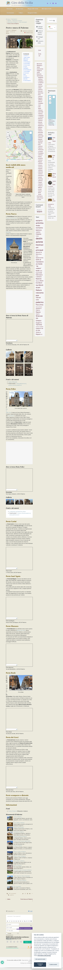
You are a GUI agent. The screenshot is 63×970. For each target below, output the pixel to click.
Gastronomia (40, 69)
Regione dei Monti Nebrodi (40, 141)
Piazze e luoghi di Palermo (20, 851)
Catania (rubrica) (40, 85)
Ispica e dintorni (39, 275)
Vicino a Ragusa (38, 333)
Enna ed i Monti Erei (40, 92)
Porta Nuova (11, 415)
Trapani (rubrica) (40, 183)
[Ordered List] (16, 921)
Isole (37, 271)
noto (37, 299)
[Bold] (7, 921)
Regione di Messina (40, 126)
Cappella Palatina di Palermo (20, 836)
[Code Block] (23, 921)
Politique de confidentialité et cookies (29, 963)
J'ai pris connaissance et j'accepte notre (9, 936)
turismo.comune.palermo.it (15, 385)
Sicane (7, 33)
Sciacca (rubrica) (40, 165)
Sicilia (8, 19)
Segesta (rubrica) (40, 169)
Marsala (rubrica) (40, 123)
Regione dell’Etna (40, 98)
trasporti (38, 328)
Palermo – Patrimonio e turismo (40, 149)
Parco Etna (39, 305)
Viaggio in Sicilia (39, 71)
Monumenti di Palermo (13, 22)
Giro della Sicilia (22, 2)
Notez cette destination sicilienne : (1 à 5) (17, 937)
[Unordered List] (18, 921)
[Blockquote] (20, 921)
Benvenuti (39, 63)
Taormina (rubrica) (40, 179)
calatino (38, 232)
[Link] (25, 921)
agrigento (39, 220)
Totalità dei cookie (40, 964)
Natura (39, 290)
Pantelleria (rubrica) (40, 153)
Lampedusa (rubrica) (40, 116)
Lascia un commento (28, 31)
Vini (41, 334)
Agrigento (39, 211)
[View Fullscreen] (31, 133)
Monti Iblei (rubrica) (40, 136)
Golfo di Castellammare (40, 103)
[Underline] (12, 921)
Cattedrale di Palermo (19, 832)
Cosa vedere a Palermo (19, 822)
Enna (40, 254)
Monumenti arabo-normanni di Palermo (23, 870)
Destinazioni (14, 19)
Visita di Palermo (18, 816)
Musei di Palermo (18, 865)
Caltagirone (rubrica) (40, 81)
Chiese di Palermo (18, 845)
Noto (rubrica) (40, 145)
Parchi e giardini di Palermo (20, 880)
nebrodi (38, 297)
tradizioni (37, 326)
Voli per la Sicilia (40, 42)
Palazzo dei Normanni (11, 218)
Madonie (38, 279)
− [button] (8, 135)
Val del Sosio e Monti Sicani (40, 192)
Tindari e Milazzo (40, 186)
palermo (12, 895)
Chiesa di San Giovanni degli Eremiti (22, 841)
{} (26, 921)
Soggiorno (39, 323)
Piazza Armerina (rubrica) (40, 158)
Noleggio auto (40, 37)
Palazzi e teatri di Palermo (20, 856)
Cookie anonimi (53, 964)
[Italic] (10, 921)
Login (30, 911)
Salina (8, 899)
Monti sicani (39, 286)
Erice (37, 256)
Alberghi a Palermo (40, 27)
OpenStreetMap (13, 159)
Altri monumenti (23, 22)
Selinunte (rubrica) (40, 172)
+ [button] (8, 133)
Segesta (38, 314)
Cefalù (37, 236)
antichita (39, 223)
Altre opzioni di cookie (40, 959)
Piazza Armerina (39, 306)
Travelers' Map (51, 125)
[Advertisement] (19, 301)
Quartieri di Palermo (38, 309)
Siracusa (39, 316)
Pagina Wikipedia (12, 382)
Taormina (39, 324)
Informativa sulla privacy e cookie (40, 197)
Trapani (41, 326)
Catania (38, 234)
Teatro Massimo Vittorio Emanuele (22, 876)
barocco (39, 230)
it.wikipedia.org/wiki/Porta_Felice (17, 511)
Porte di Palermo (12, 811)
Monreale (8, 232)
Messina (38, 280)
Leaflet (7, 159)
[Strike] (14, 921)
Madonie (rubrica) (40, 119)
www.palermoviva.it (21, 383)
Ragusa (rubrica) (40, 162)
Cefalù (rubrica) (40, 88)
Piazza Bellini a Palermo (19, 860)
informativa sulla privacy (44, 955)
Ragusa (38, 312)
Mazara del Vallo (21, 630)
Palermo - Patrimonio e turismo (15, 20)
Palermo (53, 156)
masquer (26, 55)
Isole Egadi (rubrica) (40, 108)
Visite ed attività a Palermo (40, 32)
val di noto (39, 329)
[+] (29, 921)
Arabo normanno (39, 227)
